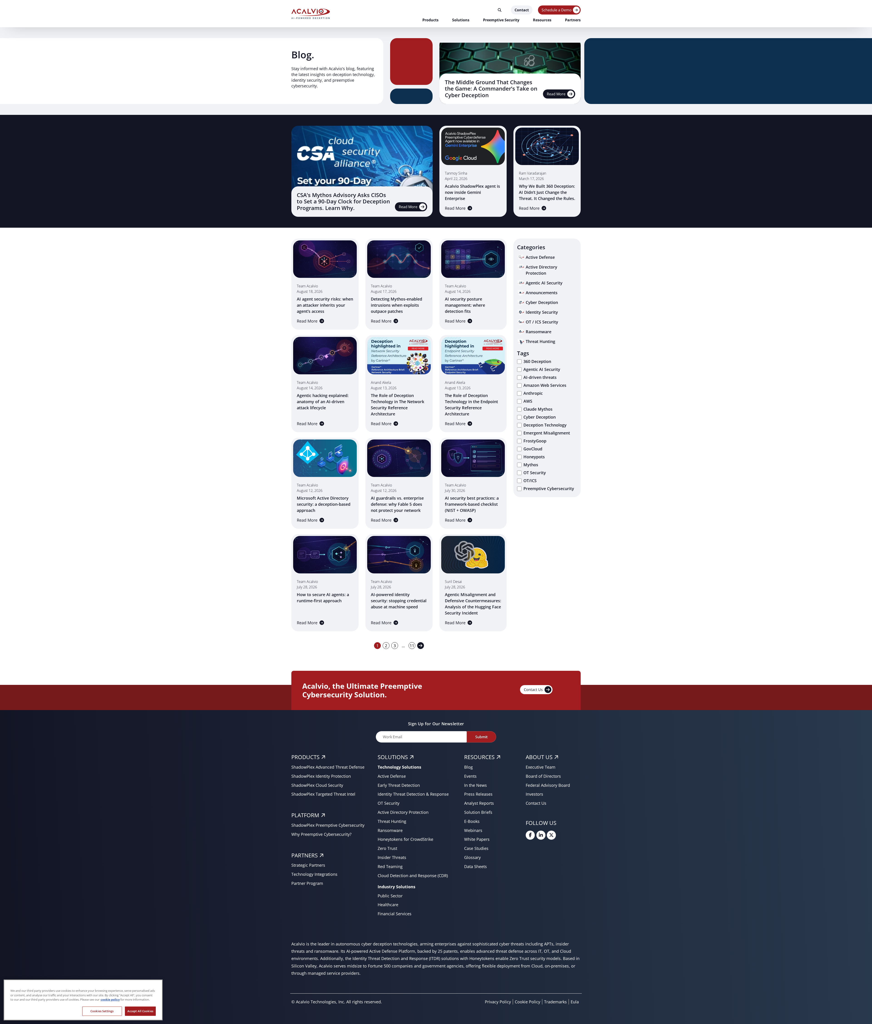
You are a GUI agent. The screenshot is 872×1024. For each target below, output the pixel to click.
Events (470, 776)
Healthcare (388, 904)
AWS (527, 401)
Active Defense (392, 776)
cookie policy (110, 999)
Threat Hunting (392, 821)
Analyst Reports (479, 803)
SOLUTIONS (393, 757)
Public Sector (390, 895)
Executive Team (540, 767)
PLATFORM (305, 815)
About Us (539, 757)
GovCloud (532, 449)
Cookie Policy (527, 1001)
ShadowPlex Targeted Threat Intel (323, 794)
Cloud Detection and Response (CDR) (413, 875)
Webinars (473, 830)
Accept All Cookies (140, 1011)
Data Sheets (475, 866)
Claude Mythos (537, 409)
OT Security (534, 472)
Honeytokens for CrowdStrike (405, 839)
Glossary (472, 857)
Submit (481, 736)
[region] (83, 1000)
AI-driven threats (540, 377)
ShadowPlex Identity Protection (321, 776)
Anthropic (533, 393)
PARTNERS (304, 855)
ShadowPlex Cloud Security (317, 785)
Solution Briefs (478, 812)
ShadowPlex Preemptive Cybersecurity (327, 825)
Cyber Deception (539, 417)
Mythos (530, 464)
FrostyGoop (534, 441)
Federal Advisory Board (548, 785)
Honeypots (534, 456)
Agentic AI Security (541, 369)
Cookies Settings (102, 1011)
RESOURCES (479, 757)
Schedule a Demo (557, 9)
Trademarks (555, 1001)
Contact (522, 9)
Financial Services (394, 913)
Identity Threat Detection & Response (413, 794)
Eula (575, 1001)
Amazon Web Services (544, 385)
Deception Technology (545, 425)
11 (412, 645)
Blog (468, 767)
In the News (475, 785)
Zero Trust (387, 848)
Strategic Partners (308, 865)
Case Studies (476, 848)
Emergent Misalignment (546, 433)
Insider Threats (392, 857)
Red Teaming (390, 866)
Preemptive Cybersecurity (548, 488)
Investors (534, 794)
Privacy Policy (498, 1001)
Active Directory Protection (403, 812)
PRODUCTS (305, 757)
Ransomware (390, 830)
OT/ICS (530, 480)
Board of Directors (543, 776)
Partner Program (307, 883)
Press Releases (478, 794)
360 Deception (537, 361)
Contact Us (533, 689)
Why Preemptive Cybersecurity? (321, 834)
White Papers (477, 839)
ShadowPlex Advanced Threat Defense (327, 767)
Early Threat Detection (399, 785)
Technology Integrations (314, 874)
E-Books (472, 821)
